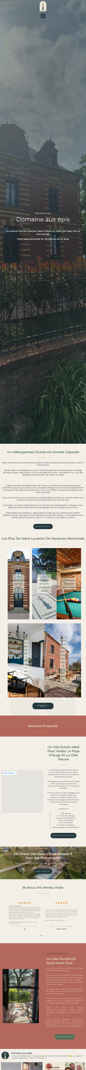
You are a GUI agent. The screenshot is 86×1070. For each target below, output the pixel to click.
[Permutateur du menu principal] (43, 16)
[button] (39, 935)
